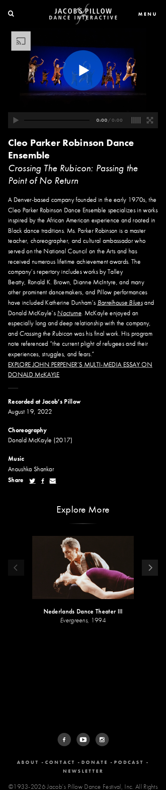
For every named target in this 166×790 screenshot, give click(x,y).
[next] (150, 568)
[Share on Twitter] (32, 481)
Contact (60, 762)
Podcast (129, 762)
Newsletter (83, 771)
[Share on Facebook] (42, 481)
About (28, 762)
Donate (94, 762)
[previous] (16, 568)
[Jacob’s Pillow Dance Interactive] (83, 14)
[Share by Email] (53, 481)
